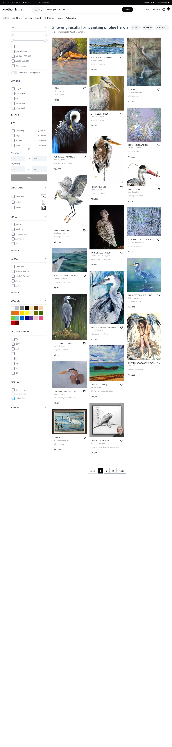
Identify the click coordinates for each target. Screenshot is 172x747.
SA (16, 368)
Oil (16, 98)
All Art (6, 18)
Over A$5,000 (21, 51)
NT (16, 373)
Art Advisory (72, 18)
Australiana (19, 239)
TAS (17, 354)
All (16, 46)
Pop (16, 244)
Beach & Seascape (22, 271)
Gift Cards (49, 18)
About (38, 18)
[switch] (14, 72)
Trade (59, 18)
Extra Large (20, 131)
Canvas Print (20, 93)
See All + (15, 114)
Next (121, 470)
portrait (18, 202)
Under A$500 (20, 66)
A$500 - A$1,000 (22, 61)
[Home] (12, 9)
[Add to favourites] (84, 88)
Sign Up (156, 10)
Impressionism (21, 234)
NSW (17, 344)
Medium (18, 140)
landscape (19, 196)
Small (17, 145)
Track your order (163, 2)
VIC (16, 339)
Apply (29, 177)
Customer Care (148, 2)
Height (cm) (15, 163)
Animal (18, 286)
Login (146, 10)
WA (16, 363)
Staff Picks (17, 18)
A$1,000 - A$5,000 (23, 56)
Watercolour (20, 103)
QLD (17, 358)
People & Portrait (22, 276)
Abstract (18, 224)
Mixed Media (20, 108)
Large (17, 135)
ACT (17, 349)
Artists (28, 18)
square (18, 208)
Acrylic (18, 89)
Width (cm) (15, 153)
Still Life (18, 281)
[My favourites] (163, 9)
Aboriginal (19, 229)
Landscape (19, 266)
